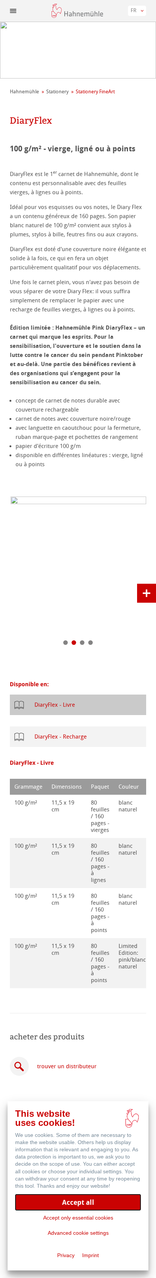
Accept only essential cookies (78, 1218)
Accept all (78, 1202)
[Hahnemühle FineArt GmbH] (77, 11)
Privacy (66, 1255)
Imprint (90, 1255)
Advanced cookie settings (78, 1233)
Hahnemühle (24, 91)
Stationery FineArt (95, 91)
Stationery (57, 91)
